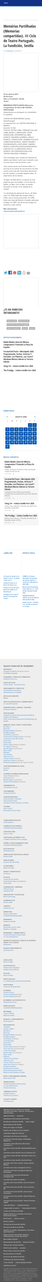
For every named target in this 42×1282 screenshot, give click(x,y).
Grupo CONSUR (9, 1013)
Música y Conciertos (11, 457)
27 (21, 442)
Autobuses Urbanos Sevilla (13, 1122)
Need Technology (9, 897)
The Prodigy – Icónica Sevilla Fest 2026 (20, 370)
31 (7, 446)
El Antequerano (9, 1101)
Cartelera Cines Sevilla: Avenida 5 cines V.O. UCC (20, 1156)
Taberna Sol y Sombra (11, 1059)
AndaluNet (9, 51)
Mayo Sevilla (8, 751)
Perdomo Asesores (10, 709)
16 (34, 433)
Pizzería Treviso (9, 992)
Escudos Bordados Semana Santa (15, 935)
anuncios (20, 1116)
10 (7, 433)
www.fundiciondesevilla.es (14, 211)
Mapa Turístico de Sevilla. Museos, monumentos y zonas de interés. (16, 1235)
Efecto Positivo (8, 962)
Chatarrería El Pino (10, 793)
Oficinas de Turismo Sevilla (14, 1245)
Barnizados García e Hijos (12, 810)
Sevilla (24, 328)
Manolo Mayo (8, 749)
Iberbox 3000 (8, 856)
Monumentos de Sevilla (12, 1242)
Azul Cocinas (8, 809)
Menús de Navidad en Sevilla (13, 1070)
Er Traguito (7, 747)
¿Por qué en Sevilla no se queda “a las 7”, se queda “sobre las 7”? (12, 578)
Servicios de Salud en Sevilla (14, 1257)
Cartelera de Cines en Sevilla (14, 1180)
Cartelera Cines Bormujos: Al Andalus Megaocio (17, 1140)
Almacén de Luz (9, 889)
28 (25, 442)
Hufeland (7, 679)
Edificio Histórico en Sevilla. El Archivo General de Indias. (18, 1215)
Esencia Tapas (8, 745)
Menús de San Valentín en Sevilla (14, 1072)
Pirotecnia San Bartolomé (12, 987)
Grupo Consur (8, 834)
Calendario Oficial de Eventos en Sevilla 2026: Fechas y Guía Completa (11, 570)
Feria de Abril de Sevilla (11, 862)
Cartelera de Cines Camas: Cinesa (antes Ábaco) (19, 1164)
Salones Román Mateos (11, 782)
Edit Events (8, 1218)
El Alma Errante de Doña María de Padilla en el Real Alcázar (11, 590)
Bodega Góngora (9, 733)
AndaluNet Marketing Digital (13, 828)
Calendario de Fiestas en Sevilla (15, 1136)
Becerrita (7, 729)
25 (12, 442)
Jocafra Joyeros (9, 822)
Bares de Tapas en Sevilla (13, 1127)
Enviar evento (19, 1218)
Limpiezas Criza (9, 908)
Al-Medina (7, 1027)
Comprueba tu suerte (11, 1208)
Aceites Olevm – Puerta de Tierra (14, 685)
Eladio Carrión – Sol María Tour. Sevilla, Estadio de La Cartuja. (31, 604)
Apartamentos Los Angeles (12, 692)
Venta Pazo (7, 760)
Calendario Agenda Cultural (14, 1133)
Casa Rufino (7, 735)
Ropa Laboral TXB (9, 1078)
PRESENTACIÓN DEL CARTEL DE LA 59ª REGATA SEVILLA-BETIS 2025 (31, 597)
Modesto (6, 753)
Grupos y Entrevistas (10, 914)
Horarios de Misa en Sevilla (14, 1227)
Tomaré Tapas (8, 758)
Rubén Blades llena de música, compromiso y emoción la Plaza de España (18, 344)
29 (30, 442)
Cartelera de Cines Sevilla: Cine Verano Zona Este (18, 1192)
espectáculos (24, 321)
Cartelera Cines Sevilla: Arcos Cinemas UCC (19, 1153)
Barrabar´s (7, 727)
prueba (22, 1248)
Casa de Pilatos (9, 1205)
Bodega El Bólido (9, 731)
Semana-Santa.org (10, 1088)
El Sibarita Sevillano (10, 762)
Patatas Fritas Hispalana (11, 968)
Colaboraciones (23, 1205)
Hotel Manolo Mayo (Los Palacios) (15, 881)
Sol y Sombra (8, 754)
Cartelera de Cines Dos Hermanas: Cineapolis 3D (16, 1176)
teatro (32, 328)
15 (30, 433)
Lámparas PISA (8, 891)
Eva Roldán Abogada (10, 673)
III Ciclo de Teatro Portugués (17, 325)
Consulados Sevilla (29, 1208)
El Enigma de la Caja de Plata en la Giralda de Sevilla (11, 596)
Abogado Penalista (10, 671)
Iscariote (6, 768)
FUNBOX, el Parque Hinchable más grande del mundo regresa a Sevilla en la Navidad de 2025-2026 (30, 580)
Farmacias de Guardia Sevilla (14, 1224)
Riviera (6, 770)
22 (30, 438)
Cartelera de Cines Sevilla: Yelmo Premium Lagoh (19, 1201)
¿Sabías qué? (8, 553)
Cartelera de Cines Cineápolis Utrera (17, 1168)
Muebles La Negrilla (10, 929)
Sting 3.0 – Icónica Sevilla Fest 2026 (18, 366)
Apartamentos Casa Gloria (12, 690)
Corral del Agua (9, 1041)
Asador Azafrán (9, 1029)
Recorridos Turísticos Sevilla (14, 1251)
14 (25, 433)
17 (7, 438)
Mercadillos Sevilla (11, 1239)
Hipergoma (7, 944)
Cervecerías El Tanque (11, 737)
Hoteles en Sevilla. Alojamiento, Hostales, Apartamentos (19, 1231)
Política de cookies (11, 1248)
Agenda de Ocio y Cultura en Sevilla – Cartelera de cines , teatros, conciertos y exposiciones (19, 1111)
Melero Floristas (9, 868)
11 (12, 433)
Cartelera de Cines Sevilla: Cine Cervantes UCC (19, 1183)
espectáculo (11, 321)
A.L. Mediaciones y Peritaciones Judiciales (17, 981)
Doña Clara (7, 741)
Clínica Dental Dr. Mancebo (12, 799)
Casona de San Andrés (11, 879)
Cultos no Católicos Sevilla (13, 1211)
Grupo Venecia (8, 776)
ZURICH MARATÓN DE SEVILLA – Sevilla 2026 (29, 571)
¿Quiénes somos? (10, 1265)
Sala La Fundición (13, 328)
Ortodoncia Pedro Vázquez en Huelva (16, 803)
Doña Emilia (7, 743)
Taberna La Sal (8, 756)
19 (16, 438)
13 (21, 433)
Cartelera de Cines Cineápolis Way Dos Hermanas (18, 1171)
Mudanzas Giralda (10, 921)
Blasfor (6, 698)
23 (34, 438)
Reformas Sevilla (9, 1015)
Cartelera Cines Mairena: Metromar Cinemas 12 (17, 1144)
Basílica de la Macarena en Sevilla (16, 1130)
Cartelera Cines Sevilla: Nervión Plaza (18, 1160)
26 (16, 442)
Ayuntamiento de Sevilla (13, 1125)
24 (7, 442)
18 (12, 438)
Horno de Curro (9, 778)
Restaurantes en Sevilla (11, 1068)
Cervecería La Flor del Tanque (13, 739)
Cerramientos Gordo (10, 787)
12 (16, 433)
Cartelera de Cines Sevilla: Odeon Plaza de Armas (19, 1197)
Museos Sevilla (28, 1242)
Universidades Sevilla (24, 1262)
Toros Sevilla (8, 1262)
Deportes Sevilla (29, 553)
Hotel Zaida (7, 883)
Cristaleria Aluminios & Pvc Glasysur (15, 839)
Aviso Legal (30, 1122)
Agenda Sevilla (9, 1116)
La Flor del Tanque (10, 1051)
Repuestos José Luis (10, 1002)
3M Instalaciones (9, 851)
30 (34, 442)
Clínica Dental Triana (10, 801)
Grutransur (7, 874)
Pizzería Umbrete (9, 994)
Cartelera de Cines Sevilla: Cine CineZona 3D (19, 1188)
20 (21, 438)
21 (25, 438)
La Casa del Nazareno (11, 704)
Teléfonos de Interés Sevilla (14, 1260)
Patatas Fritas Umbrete (11, 970)
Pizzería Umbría (9, 996)
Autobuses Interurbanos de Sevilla (16, 1119)
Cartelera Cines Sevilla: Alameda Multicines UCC (20, 1149)
